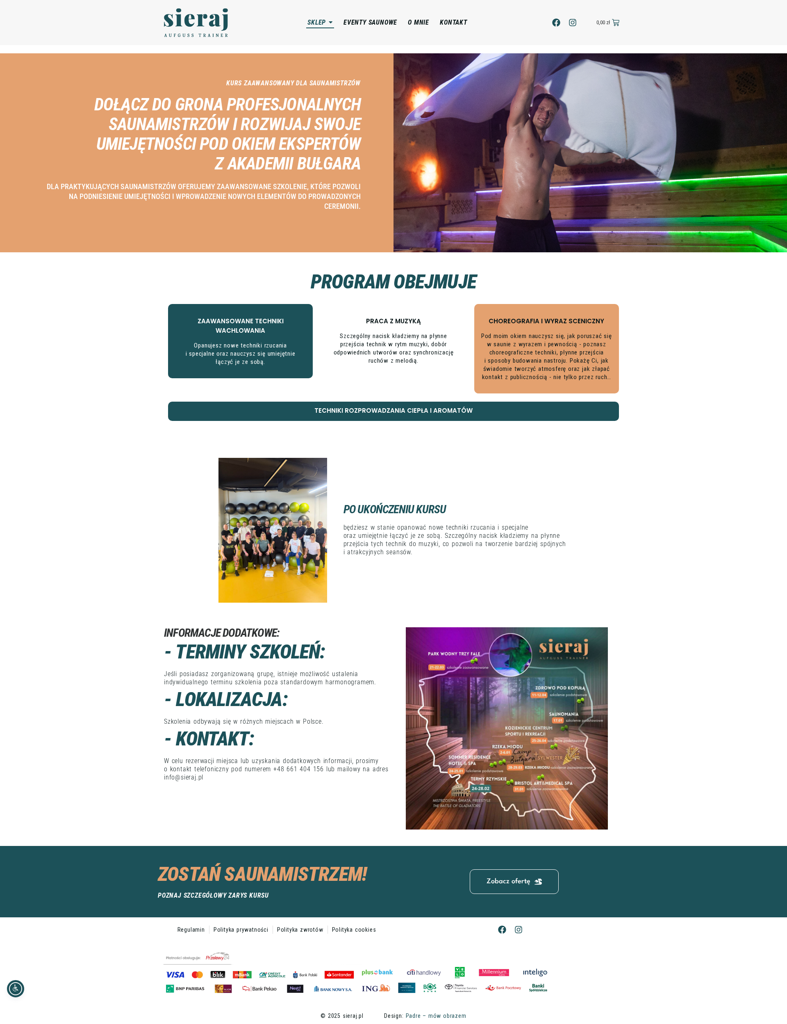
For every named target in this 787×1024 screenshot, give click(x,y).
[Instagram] (572, 22)
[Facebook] (556, 22)
